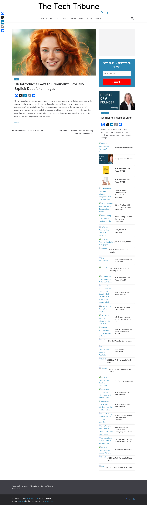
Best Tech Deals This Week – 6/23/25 (122, 293)
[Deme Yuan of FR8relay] (106, 450)
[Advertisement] (117, 42)
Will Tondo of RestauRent (124, 381)
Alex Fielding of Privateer (124, 147)
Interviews (54, 18)
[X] (2, 17)
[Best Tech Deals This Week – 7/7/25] (106, 181)
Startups (43, 18)
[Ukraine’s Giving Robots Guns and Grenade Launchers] (106, 417)
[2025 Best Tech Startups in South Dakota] (103, 371)
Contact (98, 18)
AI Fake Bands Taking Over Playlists (122, 308)
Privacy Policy (34, 486)
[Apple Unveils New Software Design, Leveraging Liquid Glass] (106, 430)
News (81, 18)
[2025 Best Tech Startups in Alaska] (102, 341)
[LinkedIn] (2, 22)
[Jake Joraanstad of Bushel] (106, 159)
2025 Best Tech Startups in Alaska (120, 341)
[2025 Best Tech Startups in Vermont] (106, 261)
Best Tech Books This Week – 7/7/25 (122, 170)
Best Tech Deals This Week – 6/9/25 (122, 405)
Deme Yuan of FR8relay (123, 450)
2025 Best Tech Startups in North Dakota (119, 361)
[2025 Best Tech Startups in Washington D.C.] (103, 270)
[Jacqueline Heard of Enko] (117, 100)
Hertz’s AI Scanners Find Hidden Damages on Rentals (123, 331)
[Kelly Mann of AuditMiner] (106, 350)
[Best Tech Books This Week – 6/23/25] (106, 279)
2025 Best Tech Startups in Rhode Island (120, 459)
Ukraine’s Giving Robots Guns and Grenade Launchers (123, 417)
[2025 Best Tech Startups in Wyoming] (103, 251)
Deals (65, 18)
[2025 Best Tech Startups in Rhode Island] (102, 459)
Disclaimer (24, 486)
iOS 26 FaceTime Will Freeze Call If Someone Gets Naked (123, 207)
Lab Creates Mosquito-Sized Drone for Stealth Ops (123, 319)
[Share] (2, 30)
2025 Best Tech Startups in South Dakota (121, 370)
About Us (15, 486)
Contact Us (16, 489)
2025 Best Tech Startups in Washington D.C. (119, 269)
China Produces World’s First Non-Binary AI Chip (123, 440)
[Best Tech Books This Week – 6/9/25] (106, 393)
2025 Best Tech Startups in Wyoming (118, 251)
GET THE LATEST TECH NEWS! (117, 65)
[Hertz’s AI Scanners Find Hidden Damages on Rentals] (106, 331)
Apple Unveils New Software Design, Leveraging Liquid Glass (123, 429)
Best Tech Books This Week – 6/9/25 (122, 393)
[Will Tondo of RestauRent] (106, 381)
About (89, 18)
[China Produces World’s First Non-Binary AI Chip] (106, 441)
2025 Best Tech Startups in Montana (119, 467)
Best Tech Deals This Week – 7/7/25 (122, 181)
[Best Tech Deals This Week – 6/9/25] (106, 405)
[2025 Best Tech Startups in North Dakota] (102, 361)
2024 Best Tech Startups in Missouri (29, 130)
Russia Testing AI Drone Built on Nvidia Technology (123, 219)
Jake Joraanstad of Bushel (124, 159)
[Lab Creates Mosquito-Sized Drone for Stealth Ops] (106, 319)
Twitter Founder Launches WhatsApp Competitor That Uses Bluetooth (122, 193)
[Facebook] (2, 13)
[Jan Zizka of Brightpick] (106, 242)
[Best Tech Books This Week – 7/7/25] (106, 170)
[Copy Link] (2, 26)
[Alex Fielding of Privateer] (106, 147)
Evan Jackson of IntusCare (120, 231)
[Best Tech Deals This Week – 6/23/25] (106, 293)
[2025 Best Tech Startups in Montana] (101, 467)
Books (73, 18)
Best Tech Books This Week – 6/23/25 (122, 279)
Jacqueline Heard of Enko (116, 117)
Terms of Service (47, 486)
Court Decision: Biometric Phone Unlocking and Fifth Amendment (75, 132)
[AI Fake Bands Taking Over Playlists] (106, 309)
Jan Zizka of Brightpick (123, 242)
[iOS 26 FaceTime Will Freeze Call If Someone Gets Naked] (106, 207)
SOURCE (16, 122)
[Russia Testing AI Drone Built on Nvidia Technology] (106, 219)
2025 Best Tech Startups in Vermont (123, 260)
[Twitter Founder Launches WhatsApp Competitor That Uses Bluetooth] (106, 194)
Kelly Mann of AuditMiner (120, 350)
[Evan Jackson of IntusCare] (106, 231)
